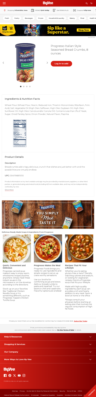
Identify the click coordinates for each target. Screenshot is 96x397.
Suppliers (60, 395)
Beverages (29, 18)
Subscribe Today (80, 321)
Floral (82, 18)
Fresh (7, 18)
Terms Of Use (71, 391)
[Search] (87, 3)
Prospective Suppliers (48, 395)
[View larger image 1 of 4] (25, 62)
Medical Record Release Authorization (16, 395)
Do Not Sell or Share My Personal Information (42, 391)
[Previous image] (3, 62)
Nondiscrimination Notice (73, 395)
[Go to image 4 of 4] (29, 86)
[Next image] (47, 62)
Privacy (22, 391)
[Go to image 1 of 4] (20, 86)
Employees (35, 395)
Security (62, 391)
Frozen (40, 18)
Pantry (17, 18)
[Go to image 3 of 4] (26, 86)
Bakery (72, 18)
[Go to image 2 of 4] (23, 86)
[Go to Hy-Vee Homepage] (48, 3)
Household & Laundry (56, 18)
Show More (9, 190)
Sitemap (15, 391)
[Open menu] (4, 3)
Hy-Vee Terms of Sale (65, 330)
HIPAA (80, 391)
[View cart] (91, 3)
